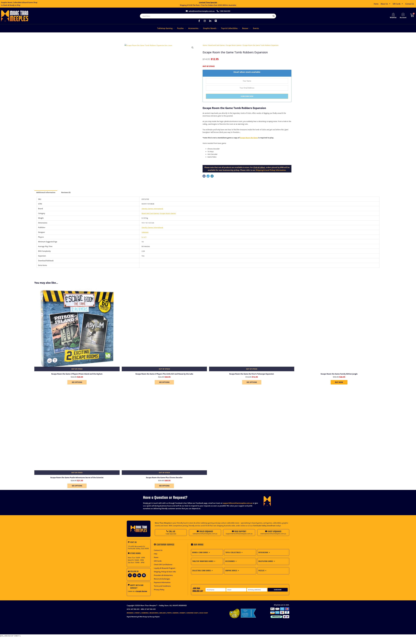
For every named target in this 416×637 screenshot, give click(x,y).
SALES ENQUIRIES (206, 531)
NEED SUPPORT (240, 531)
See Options (77, 382)
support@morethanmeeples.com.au (237, 503)
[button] (166, 28)
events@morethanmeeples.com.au (273, 534)
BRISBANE (130, 613)
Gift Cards (396, 4)
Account (403, 17)
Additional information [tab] (45, 192)
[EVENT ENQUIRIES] (266, 531)
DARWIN (175, 613)
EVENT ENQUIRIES (274, 531)
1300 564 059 (171, 534)
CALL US (172, 531)
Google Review (141, 591)
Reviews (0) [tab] (66, 192)
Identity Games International (152, 208)
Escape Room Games (233, 45)
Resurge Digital (154, 617)
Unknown (145, 232)
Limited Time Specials (208, 2)
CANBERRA (144, 613)
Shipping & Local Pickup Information (271, 170)
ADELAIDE (162, 613)
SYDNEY (137, 613)
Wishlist (393, 17)
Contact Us (409, 4)
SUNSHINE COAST (192, 613)
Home (376, 4)
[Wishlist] (393, 14)
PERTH (169, 613)
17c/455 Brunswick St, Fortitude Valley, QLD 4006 (138, 547)
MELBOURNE (154, 613)
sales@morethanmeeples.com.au (205, 534)
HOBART (182, 613)
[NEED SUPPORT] (233, 531)
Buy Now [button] (339, 382)
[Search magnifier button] (273, 16)
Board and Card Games (216, 45)
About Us (384, 4)
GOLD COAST (203, 613)
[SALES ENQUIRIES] (198, 531)
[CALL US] (167, 531)
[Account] (403, 14)
